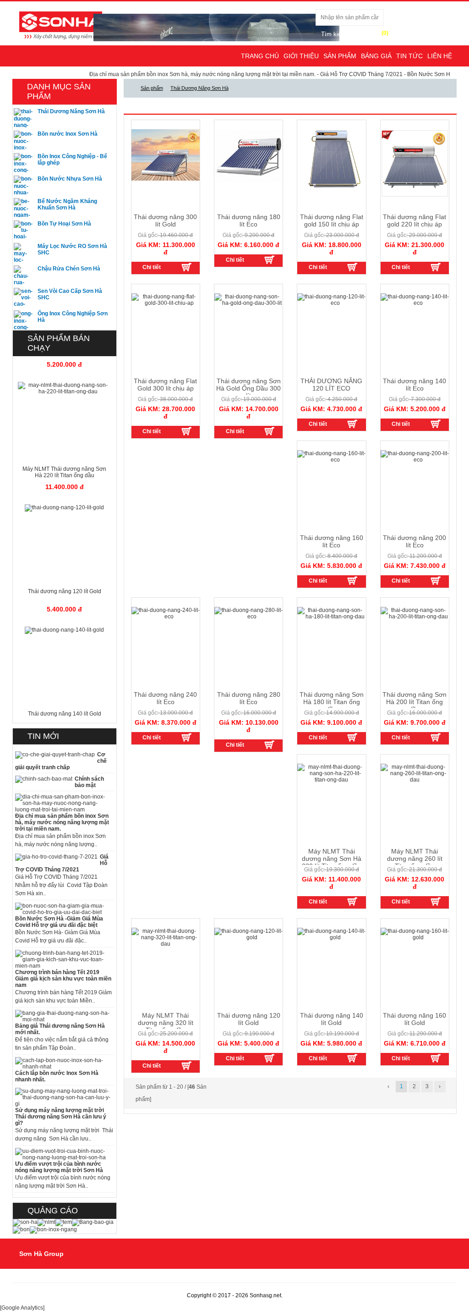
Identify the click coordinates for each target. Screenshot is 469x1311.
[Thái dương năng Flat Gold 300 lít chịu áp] (186, 431)
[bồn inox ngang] (53, 1229)
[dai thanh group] (60, 25)
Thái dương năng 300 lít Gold (165, 220)
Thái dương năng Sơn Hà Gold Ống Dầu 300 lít (248, 388)
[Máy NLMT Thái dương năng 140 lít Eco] (435, 424)
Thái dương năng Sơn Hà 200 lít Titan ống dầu (414, 702)
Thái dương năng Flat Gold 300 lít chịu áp (165, 384)
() (385, 33)
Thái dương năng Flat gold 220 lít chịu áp (414, 220)
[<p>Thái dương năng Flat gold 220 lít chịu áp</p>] (415, 163)
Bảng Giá (376, 56)
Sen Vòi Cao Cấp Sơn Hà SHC (70, 294)
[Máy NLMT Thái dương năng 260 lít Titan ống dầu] (435, 901)
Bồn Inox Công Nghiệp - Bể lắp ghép (72, 159)
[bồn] (21, 1229)
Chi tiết (151, 267)
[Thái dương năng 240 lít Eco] (186, 737)
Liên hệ (439, 56)
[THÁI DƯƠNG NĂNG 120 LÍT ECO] (352, 424)
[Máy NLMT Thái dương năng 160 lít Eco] (352, 580)
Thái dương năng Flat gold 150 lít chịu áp (331, 220)
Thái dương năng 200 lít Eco (414, 541)
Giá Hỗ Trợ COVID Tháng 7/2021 (336, 74)
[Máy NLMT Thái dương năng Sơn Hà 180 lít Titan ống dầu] (352, 737)
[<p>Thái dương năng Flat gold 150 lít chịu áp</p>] (331, 158)
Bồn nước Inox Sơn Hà (68, 134)
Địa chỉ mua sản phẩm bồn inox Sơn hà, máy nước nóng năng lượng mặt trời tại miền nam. (177, 74)
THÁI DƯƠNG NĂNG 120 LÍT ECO (331, 384)
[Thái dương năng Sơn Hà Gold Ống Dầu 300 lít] (269, 431)
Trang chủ (260, 56)
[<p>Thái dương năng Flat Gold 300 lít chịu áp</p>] (165, 299)
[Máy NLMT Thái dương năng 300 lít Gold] (186, 267)
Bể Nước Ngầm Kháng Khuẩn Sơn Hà (67, 204)
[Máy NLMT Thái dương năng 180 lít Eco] (269, 259)
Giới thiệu (301, 56)
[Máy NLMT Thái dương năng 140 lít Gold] (352, 1058)
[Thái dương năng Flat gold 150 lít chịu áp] (352, 267)
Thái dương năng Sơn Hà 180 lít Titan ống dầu (332, 702)
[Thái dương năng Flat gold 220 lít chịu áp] (435, 267)
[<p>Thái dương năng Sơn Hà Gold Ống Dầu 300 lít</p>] (248, 299)
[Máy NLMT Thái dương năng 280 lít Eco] (269, 744)
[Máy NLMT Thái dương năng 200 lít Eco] (435, 580)
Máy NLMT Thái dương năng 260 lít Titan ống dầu (414, 859)
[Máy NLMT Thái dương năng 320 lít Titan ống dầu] (186, 1065)
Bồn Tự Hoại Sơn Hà (64, 223)
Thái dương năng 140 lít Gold (331, 1019)
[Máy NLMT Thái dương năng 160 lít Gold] (435, 1058)
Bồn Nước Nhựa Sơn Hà (70, 179)
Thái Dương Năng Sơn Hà (71, 111)
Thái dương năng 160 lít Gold (414, 1019)
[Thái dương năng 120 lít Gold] (269, 1058)
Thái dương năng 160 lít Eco (331, 541)
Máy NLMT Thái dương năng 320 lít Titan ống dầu (165, 1023)
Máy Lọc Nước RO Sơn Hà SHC (72, 249)
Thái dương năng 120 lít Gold (248, 1019)
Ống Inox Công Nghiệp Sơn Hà (73, 316)
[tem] (63, 1222)
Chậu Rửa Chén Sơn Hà (69, 268)
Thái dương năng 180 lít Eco (248, 220)
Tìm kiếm (333, 34)
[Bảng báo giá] (93, 1222)
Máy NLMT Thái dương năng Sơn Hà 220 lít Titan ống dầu (331, 859)
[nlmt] (46, 1222)
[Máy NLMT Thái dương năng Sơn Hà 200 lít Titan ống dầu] (435, 737)
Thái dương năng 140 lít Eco (414, 384)
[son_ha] (25, 1222)
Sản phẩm (339, 56)
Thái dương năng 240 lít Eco (165, 698)
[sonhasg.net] (129, 88)
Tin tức (409, 56)
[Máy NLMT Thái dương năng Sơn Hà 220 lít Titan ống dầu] (352, 901)
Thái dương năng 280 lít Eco (248, 698)
